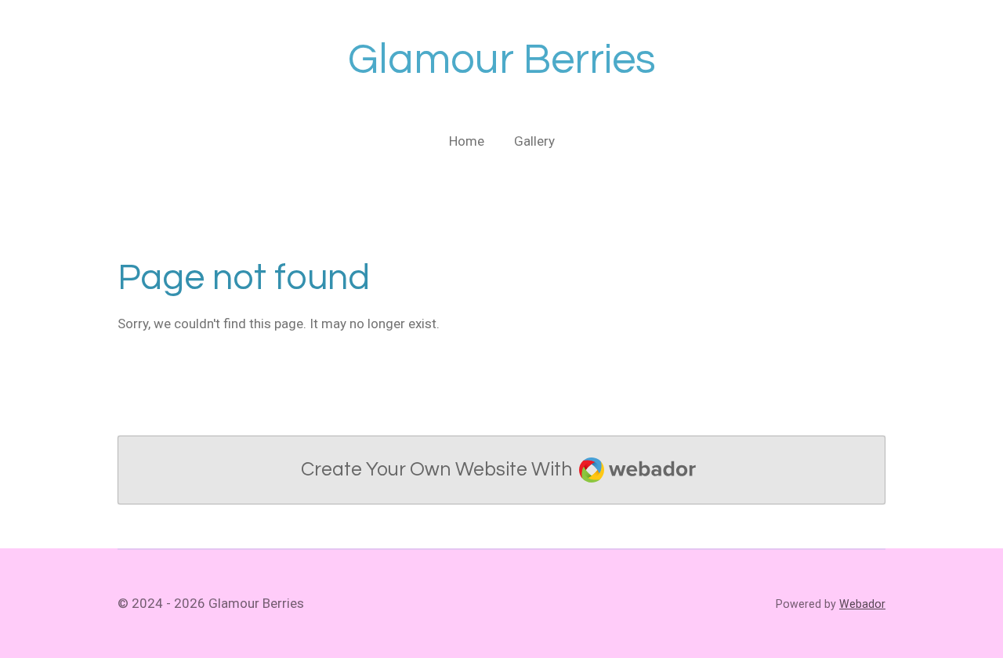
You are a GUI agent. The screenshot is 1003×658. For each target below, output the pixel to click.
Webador (862, 604)
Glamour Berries (502, 59)
